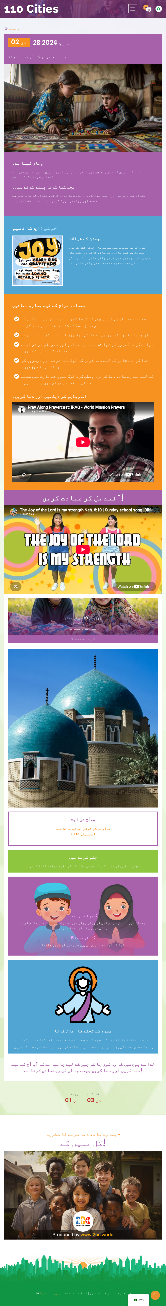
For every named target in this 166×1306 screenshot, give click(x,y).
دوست (84, 944)
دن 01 (72, 1099)
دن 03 (94, 1099)
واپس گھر (14, 28)
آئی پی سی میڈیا (52, 1293)
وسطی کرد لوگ (81, 376)
